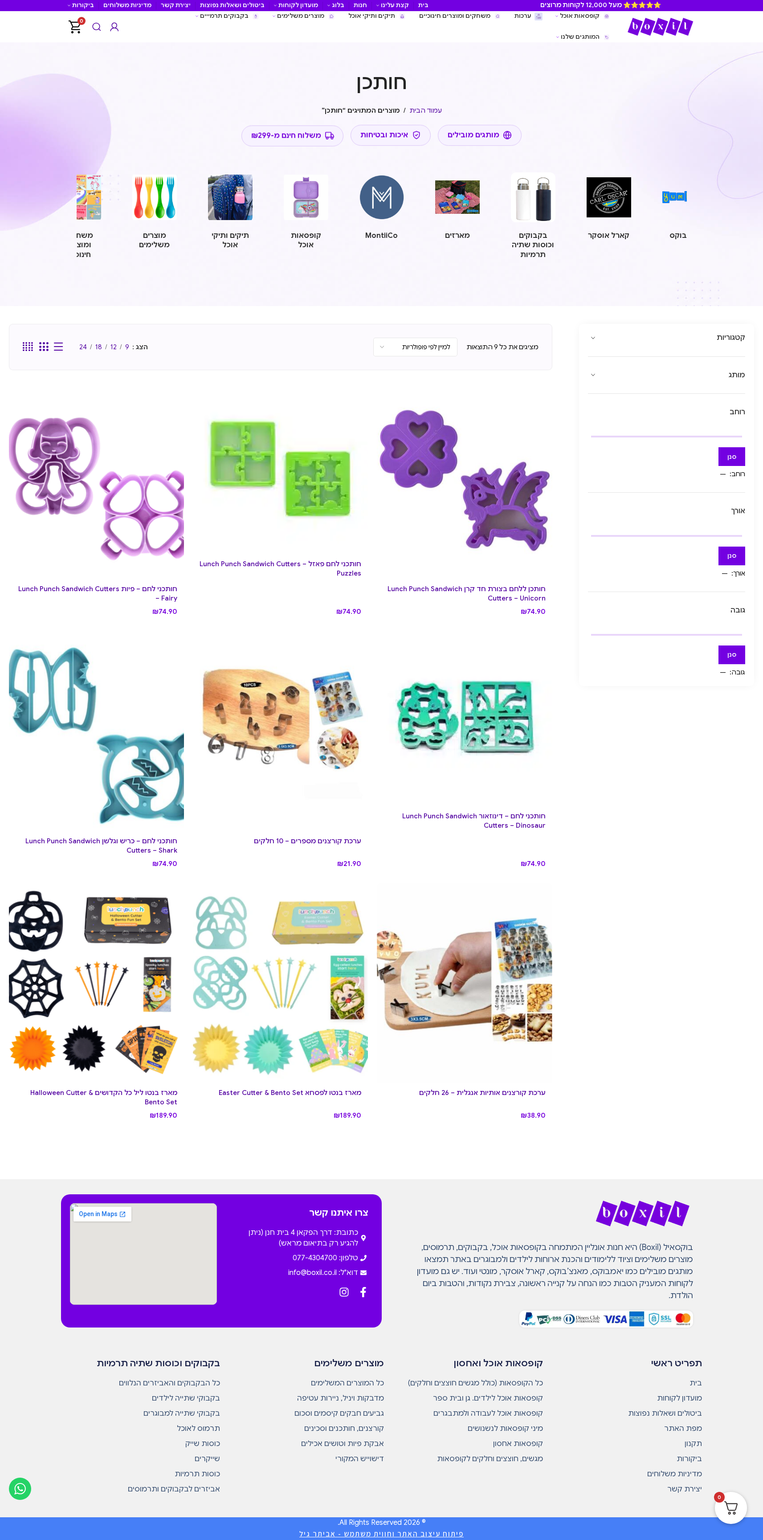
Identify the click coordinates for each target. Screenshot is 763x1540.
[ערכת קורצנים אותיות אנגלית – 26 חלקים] (464, 983)
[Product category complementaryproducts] (154, 213)
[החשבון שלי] (114, 27)
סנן (731, 457)
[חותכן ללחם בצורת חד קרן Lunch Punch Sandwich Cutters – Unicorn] (464, 479)
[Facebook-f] (363, 1292)
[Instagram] (344, 1292)
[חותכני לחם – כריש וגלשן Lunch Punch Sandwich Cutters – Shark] (96, 731)
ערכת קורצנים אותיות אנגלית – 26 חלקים (482, 1093)
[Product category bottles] (533, 218)
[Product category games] (78, 218)
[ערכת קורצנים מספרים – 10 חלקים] (280, 731)
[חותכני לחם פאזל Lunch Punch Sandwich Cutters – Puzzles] (280, 466)
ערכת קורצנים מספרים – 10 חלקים (307, 841)
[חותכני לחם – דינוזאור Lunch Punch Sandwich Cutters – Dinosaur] (464, 718)
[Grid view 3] (43, 347)
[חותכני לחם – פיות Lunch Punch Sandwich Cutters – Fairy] (96, 479)
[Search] (97, 27)
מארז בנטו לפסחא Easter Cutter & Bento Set (290, 1093)
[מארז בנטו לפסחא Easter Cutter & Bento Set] (280, 983)
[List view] (58, 347)
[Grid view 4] (28, 347)
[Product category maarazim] (457, 209)
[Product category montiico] (381, 209)
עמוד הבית (425, 110)
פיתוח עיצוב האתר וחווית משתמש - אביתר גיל (381, 1534)
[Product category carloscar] (608, 209)
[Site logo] (660, 26)
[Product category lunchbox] (306, 213)
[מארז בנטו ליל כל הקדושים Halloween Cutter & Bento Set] (96, 983)
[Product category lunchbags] (230, 213)
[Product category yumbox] (684, 209)
